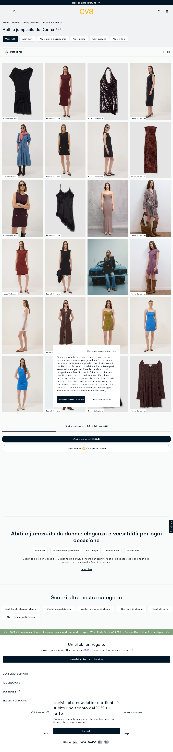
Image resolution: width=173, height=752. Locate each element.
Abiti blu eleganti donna (21, 617)
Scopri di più (155, 632)
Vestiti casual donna (59, 608)
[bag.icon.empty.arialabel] (167, 11)
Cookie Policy (98, 390)
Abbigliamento (31, 22)
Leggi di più (86, 569)
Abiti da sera (160, 608)
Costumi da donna (132, 608)
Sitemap (124, 733)
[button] (171, 526)
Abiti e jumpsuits (52, 22)
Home (6, 22)
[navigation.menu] (6, 11)
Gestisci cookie (101, 399)
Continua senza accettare (101, 350)
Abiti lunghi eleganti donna (21, 608)
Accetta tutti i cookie (71, 399)
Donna (16, 22)
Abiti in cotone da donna (96, 608)
